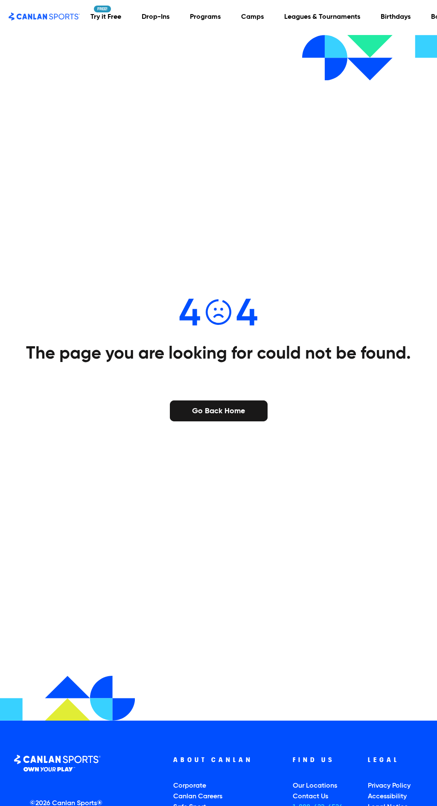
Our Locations (315, 786)
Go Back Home (218, 410)
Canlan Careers (197, 796)
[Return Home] (44, 16)
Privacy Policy (389, 786)
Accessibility (387, 796)
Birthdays (396, 17)
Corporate (189, 786)
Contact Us (310, 796)
